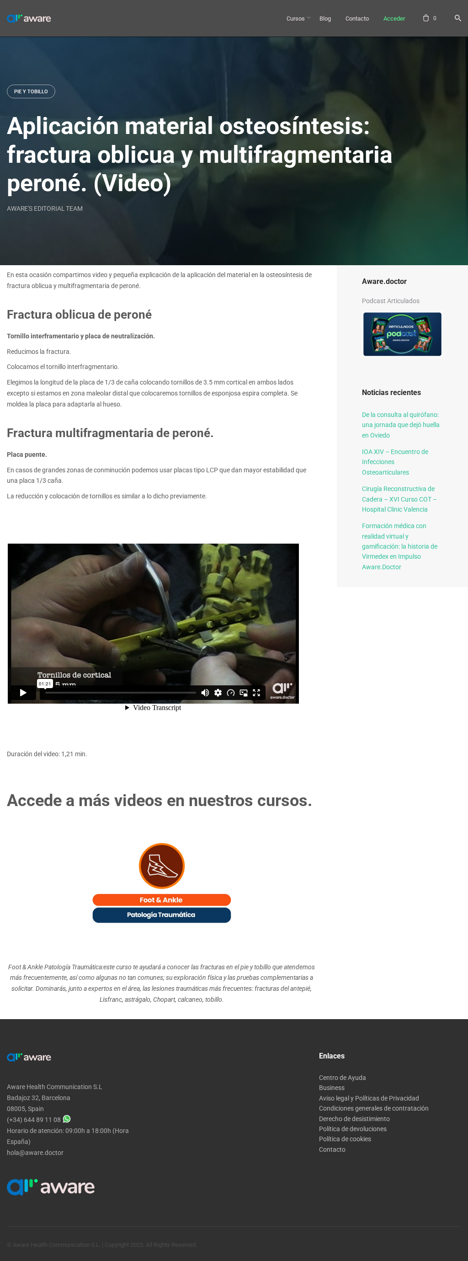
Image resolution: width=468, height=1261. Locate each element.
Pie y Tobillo (31, 92)
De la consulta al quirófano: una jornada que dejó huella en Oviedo (401, 425)
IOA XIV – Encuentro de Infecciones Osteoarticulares (395, 462)
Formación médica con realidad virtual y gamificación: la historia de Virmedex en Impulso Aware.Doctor (399, 546)
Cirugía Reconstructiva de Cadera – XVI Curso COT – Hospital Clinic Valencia (399, 499)
